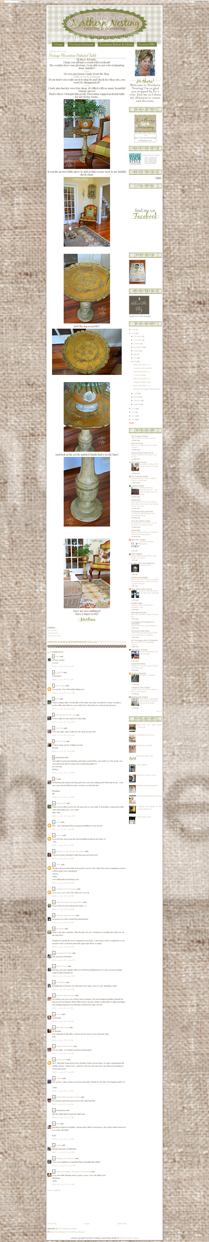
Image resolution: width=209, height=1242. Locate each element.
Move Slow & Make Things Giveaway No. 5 (145, 615)
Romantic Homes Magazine (147, 785)
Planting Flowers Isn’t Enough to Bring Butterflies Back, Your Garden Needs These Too (144, 504)
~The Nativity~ (142, 765)
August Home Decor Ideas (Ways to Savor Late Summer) (144, 690)
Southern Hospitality (139, 577)
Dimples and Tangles (139, 697)
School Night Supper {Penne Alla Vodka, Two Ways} (143, 557)
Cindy (58, 864)
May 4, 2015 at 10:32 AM (63, 709)
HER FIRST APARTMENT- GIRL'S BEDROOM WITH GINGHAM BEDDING (149, 701)
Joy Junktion (60, 982)
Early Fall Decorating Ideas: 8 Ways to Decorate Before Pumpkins (144, 634)
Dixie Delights (136, 554)
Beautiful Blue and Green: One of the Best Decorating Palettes (143, 524)
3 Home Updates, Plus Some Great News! (144, 456)
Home (87, 1223)
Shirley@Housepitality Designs (68, 1097)
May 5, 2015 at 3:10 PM (62, 1104)
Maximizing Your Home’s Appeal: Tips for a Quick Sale (143, 479)
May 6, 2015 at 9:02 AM (63, 1117)
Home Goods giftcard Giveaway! (149, 796)
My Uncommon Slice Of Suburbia (144, 640)
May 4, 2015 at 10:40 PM (63, 960)
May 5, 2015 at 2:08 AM (63, 1021)
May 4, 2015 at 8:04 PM (63, 909)
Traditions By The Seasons (66, 889)
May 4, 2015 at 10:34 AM (63, 722)
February (137, 400)
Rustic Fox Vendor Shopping (146, 542)
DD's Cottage (60, 685)
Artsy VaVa (59, 728)
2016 (134, 329)
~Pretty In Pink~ (140, 375)
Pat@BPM (59, 672)
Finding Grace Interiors (65, 1158)
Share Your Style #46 (144, 756)
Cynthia (59, 1078)
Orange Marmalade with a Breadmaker (149, 652)
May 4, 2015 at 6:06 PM (63, 883)
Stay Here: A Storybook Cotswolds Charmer (144, 446)
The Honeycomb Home (140, 631)
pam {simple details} (64, 953)
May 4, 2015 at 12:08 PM (63, 773)
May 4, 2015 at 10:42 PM (63, 976)
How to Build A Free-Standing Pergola (142, 643)
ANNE (58, 822)
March (136, 397)
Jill (56, 779)
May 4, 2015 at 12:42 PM (63, 816)
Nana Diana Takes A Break (141, 589)
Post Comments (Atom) (67, 1228)
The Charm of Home (139, 650)
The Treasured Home (139, 436)
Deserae (59, 835)
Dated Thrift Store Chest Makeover (144, 625)
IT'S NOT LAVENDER (147, 675)
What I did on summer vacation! (143, 438)
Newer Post (51, 1223)
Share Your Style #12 (141, 385)
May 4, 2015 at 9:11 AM (62, 679)
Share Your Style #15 (141, 364)
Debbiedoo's (136, 500)
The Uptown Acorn (138, 462)
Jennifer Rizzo (136, 603)
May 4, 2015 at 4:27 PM (63, 858)
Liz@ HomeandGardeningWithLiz (69, 902)
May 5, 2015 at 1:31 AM (62, 1008)
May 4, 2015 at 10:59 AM (63, 751)
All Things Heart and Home (142, 511)
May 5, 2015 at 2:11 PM (62, 1091)
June (136, 358)
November (138, 340)
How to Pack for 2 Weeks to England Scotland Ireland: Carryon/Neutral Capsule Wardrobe (144, 581)
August (137, 351)
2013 (133, 412)
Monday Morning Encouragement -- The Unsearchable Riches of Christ (149, 491)
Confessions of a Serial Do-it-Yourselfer (143, 623)
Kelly (57, 699)
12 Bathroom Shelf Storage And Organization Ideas (143, 514)
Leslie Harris (61, 1059)
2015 (133, 333)
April (136, 393)
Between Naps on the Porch (142, 453)
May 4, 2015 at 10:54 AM (63, 735)
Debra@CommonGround (65, 915)
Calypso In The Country (140, 687)
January (137, 404)
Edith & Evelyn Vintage (86, 76)
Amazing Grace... (146, 565)
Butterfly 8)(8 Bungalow (65, 995)
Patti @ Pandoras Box (64, 1046)
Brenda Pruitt (60, 741)
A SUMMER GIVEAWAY (145, 735)
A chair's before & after (142, 368)
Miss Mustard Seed (138, 612)
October (137, 343)
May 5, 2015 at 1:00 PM (63, 1072)
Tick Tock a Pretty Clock (146, 775)
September (138, 347)
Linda (57, 656)
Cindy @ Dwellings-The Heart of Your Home (73, 1171)
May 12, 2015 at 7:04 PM (63, 1152)
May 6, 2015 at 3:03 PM (63, 1139)
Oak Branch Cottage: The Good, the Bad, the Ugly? (149, 465)
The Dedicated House (139, 476)
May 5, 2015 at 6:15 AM (62, 1040)
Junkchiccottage (62, 1027)
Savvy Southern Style (54, 636)
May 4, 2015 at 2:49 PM (63, 829)
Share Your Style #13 (141, 378)
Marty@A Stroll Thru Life (65, 715)
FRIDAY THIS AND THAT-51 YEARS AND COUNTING (149, 592)
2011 (133, 419)
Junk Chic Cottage (138, 539)
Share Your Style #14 (141, 371)
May (135, 361)
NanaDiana (60, 928)
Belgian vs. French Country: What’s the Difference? (144, 667)
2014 (134, 408)
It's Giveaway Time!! (144, 745)
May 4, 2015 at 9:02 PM (63, 947)
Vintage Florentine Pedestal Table (72, 55)
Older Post (122, 1223)
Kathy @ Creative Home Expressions (70, 851)
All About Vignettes (138, 673)
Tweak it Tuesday (53, 633)
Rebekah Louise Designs (129, 1238)
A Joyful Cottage (137, 486)
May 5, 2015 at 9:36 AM (63, 1053)
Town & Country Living (140, 521)
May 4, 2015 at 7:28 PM (63, 896)
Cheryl (58, 1014)
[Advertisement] (63, 1206)
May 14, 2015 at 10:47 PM (64, 1165)
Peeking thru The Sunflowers (143, 563)
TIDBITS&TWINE (138, 664)
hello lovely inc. (137, 443)
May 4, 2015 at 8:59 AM (63, 666)
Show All (159, 711)
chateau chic (61, 803)
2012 (134, 416)
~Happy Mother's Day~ (142, 382)
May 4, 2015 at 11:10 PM (63, 989)
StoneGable (135, 530)
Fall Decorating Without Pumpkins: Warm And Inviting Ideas (144, 533)
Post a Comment (53, 1190)
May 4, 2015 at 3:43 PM (63, 845)
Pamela (58, 1145)
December (138, 336)
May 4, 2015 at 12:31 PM (63, 797)
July (135, 354)
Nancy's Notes (61, 966)
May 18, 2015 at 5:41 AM (63, 1184)
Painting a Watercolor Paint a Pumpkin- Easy (142, 606)
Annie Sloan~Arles (143, 817)
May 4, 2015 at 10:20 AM (63, 693)
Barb (58, 1123)
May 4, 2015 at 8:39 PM (63, 922)
